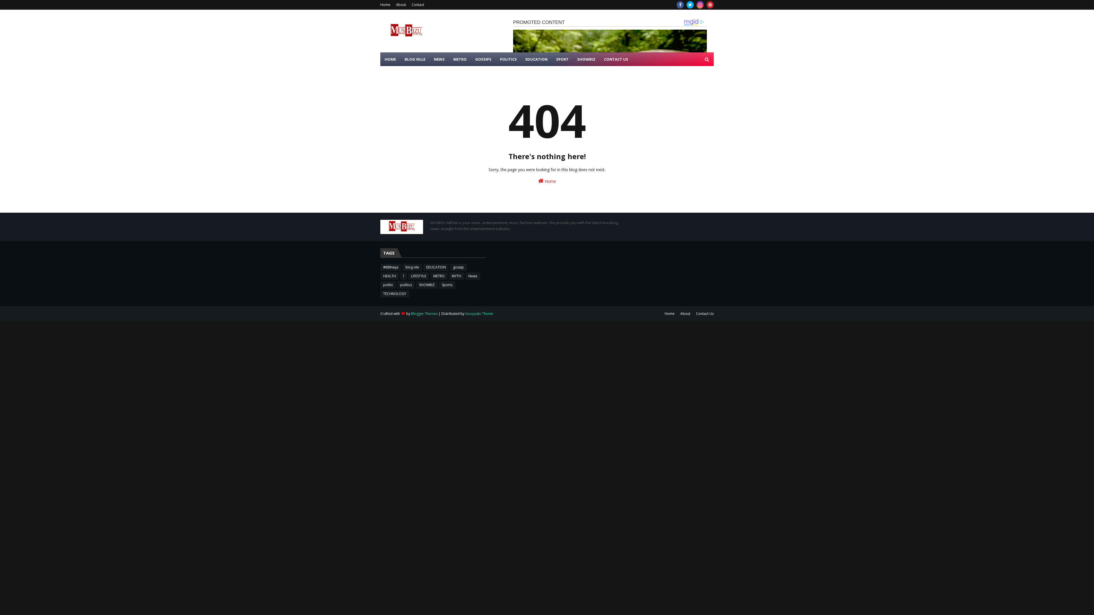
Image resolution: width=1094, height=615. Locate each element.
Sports (447, 284)
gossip (458, 267)
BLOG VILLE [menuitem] (415, 59)
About (401, 4)
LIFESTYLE (418, 276)
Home (385, 4)
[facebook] (680, 5)
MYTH (456, 276)
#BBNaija (390, 267)
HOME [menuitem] (390, 59)
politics (406, 284)
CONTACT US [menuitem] (616, 59)
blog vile (412, 267)
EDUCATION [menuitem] (536, 59)
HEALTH (389, 276)
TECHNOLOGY (394, 293)
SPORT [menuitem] (562, 59)
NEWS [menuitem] (439, 59)
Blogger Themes (424, 313)
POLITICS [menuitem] (508, 59)
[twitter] (690, 5)
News (472, 276)
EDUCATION (436, 267)
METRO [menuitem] (460, 59)
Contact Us (705, 313)
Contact (418, 4)
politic (388, 284)
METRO (439, 276)
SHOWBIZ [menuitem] (586, 59)
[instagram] (700, 5)
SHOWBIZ (427, 284)
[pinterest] (710, 5)
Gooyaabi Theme (479, 313)
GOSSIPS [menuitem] (483, 59)
